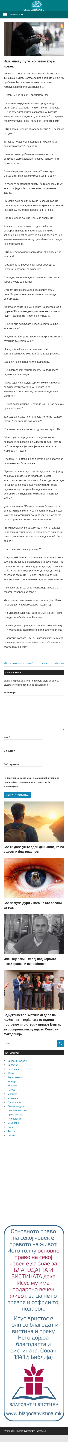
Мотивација (14, 1098)
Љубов (11, 1089)
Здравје (12, 1081)
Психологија (14, 1118)
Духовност (13, 1069)
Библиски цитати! (17, 1060)
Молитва (12, 1093)
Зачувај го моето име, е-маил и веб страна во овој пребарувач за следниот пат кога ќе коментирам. (31, 782)
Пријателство (15, 1114)
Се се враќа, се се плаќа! (19, 662)
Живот (11, 1073)
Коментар (10, 692)
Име (7, 737)
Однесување (15, 1102)
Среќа (11, 1127)
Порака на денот (17, 1106)
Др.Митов (13, 1064)
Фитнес (11, 1131)
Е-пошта (9, 750)
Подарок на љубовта (51, 662)
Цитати (11, 1135)
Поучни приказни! (17, 1110)
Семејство (13, 1122)
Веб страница (11, 764)
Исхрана (12, 1085)
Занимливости (15, 1077)
